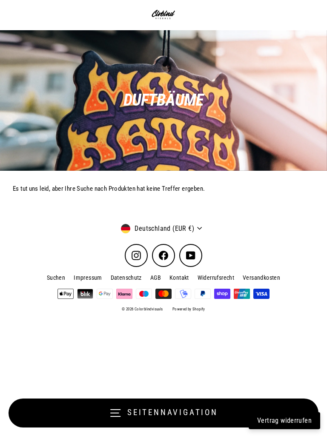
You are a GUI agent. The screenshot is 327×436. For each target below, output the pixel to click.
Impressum (88, 277)
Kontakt (179, 277)
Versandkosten (261, 277)
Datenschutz (126, 277)
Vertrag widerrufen (284, 420)
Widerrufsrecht (216, 277)
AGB (155, 277)
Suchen (56, 277)
